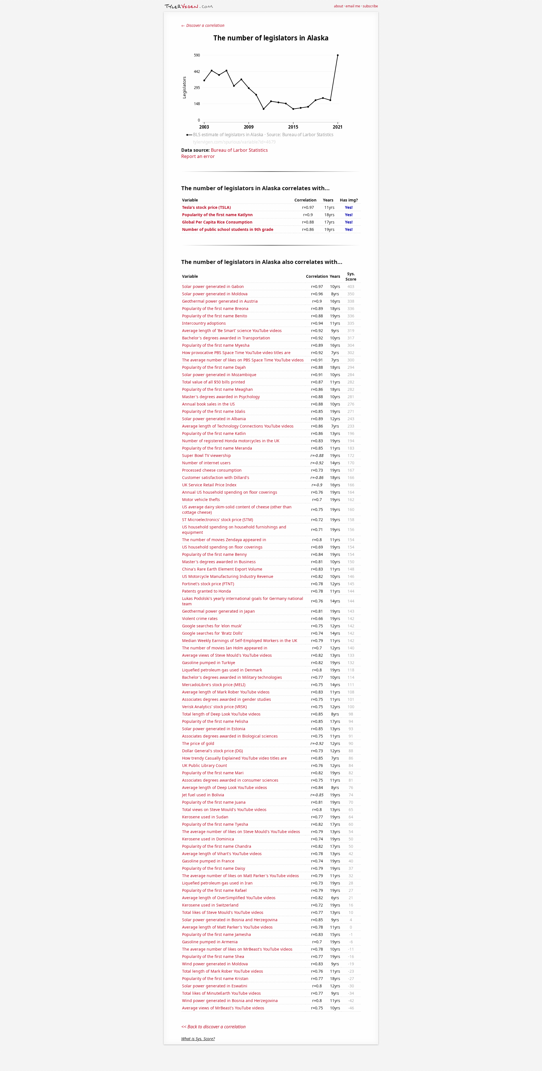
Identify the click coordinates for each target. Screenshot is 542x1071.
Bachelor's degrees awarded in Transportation (226, 338)
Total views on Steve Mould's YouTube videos (224, 809)
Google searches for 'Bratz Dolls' (212, 633)
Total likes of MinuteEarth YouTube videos (221, 993)
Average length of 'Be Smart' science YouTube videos (232, 330)
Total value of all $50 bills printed (213, 382)
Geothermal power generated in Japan (218, 611)
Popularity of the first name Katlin (214, 433)
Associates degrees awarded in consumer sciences (230, 780)
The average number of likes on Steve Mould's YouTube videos (241, 831)
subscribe (370, 6)
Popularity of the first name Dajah (214, 367)
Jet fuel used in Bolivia (203, 794)
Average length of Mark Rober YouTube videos (226, 692)
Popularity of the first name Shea (213, 956)
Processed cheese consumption (212, 470)
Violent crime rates (200, 618)
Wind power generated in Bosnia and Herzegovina (230, 1000)
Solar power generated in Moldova (215, 293)
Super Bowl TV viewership (206, 455)
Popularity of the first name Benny (214, 554)
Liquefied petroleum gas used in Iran (217, 883)
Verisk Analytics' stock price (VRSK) (214, 706)
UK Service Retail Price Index (209, 484)
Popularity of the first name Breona (215, 308)
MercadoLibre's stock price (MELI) (213, 684)
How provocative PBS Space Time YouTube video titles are (236, 352)
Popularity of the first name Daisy (213, 868)
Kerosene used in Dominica (208, 839)
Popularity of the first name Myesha (216, 345)
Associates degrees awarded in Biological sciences (230, 736)
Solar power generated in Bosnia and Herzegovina (229, 919)
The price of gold (198, 743)
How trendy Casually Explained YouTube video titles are (234, 758)
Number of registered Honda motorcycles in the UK (230, 440)
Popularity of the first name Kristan (215, 978)
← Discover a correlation (202, 25)
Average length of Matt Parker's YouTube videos (227, 927)
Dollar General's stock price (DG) (212, 750)
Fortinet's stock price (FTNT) (208, 583)
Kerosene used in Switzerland (210, 905)
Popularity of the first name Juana (214, 802)
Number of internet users (206, 462)
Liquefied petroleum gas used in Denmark (222, 670)
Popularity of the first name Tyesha (215, 824)
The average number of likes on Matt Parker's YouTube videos (240, 875)
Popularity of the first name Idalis (213, 411)
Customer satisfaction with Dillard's (215, 477)
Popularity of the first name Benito (214, 315)
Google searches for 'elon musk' (212, 625)
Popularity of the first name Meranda (217, 448)
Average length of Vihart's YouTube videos (222, 853)
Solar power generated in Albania (214, 418)
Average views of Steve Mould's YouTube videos (227, 655)
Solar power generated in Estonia (213, 728)
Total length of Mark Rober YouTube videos (222, 971)
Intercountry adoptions (204, 323)
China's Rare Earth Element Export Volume (222, 569)
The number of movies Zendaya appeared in (224, 539)
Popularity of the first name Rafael (214, 890)
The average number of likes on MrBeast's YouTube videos (237, 949)
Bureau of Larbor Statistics (239, 150)
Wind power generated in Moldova (215, 963)
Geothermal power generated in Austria (220, 301)
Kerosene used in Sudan (205, 816)
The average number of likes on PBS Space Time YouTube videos (243, 360)
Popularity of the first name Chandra (216, 846)
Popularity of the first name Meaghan (217, 389)
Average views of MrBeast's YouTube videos (223, 1008)
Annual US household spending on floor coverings (229, 492)
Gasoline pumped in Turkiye (208, 662)
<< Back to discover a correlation (213, 1027)
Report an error (198, 156)
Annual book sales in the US (208, 404)
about (338, 6)
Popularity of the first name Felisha (215, 721)
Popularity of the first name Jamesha (216, 934)
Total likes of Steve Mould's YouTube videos (222, 912)
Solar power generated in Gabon (213, 286)
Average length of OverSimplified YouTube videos (229, 897)
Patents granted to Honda (206, 591)
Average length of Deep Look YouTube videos (224, 787)
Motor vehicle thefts (201, 499)
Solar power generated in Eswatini (214, 985)
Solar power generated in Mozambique (219, 374)
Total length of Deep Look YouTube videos (221, 714)
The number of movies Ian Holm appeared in (224, 648)
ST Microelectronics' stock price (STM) (217, 519)
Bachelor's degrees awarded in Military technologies (232, 677)
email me (353, 6)
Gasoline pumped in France (208, 861)
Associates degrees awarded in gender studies (226, 699)
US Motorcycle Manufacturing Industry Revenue (227, 576)
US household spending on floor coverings (222, 547)
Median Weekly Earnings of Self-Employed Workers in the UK (239, 640)
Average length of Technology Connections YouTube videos (238, 426)
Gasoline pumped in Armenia (210, 941)
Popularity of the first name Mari (213, 772)
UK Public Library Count (204, 765)
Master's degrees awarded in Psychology (221, 396)
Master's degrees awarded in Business (219, 561)
